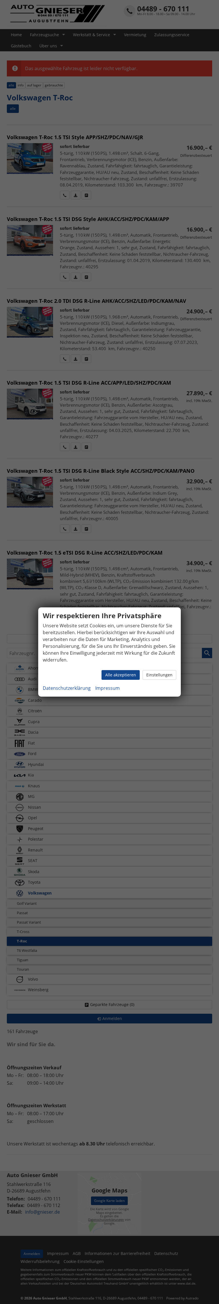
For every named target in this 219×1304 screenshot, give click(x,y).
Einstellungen (159, 675)
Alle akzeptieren (120, 675)
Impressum (107, 688)
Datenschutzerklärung (67, 688)
